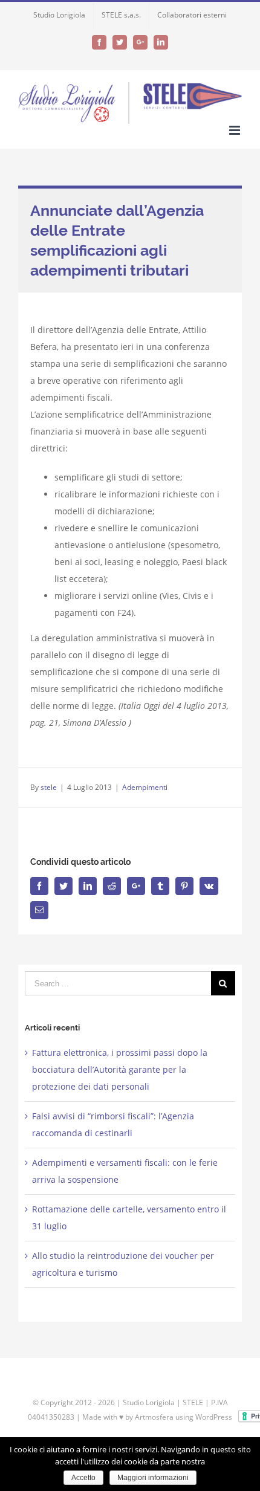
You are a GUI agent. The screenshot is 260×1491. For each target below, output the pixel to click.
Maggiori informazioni (153, 1477)
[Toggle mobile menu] (235, 130)
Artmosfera (154, 1417)
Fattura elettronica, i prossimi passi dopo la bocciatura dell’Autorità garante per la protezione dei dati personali (119, 1069)
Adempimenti (144, 787)
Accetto (83, 1477)
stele (49, 787)
